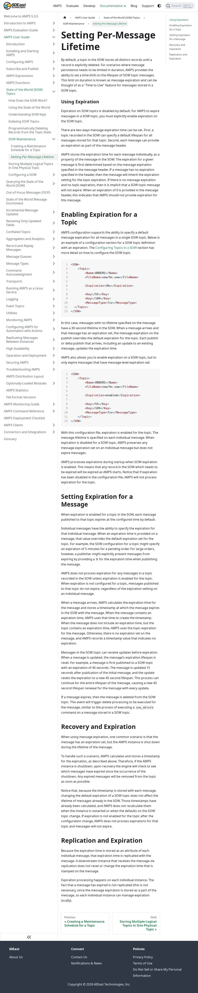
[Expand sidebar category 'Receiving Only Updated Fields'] (54, 223)
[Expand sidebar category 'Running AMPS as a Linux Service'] (54, 290)
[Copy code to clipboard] (155, 264)
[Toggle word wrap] (148, 264)
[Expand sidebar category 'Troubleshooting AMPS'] (54, 369)
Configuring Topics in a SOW (116, 248)
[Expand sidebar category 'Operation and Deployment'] (54, 355)
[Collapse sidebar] (29, 937)
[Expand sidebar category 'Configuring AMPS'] (54, 62)
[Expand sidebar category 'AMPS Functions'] (54, 83)
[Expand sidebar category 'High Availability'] (54, 348)
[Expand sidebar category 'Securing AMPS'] (54, 362)
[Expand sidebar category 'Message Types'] (54, 263)
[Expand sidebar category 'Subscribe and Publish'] (54, 69)
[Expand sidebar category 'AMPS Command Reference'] (54, 411)
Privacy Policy (143, 957)
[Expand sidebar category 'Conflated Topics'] (54, 232)
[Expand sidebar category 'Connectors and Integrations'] (54, 432)
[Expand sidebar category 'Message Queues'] (54, 256)
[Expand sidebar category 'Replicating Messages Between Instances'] (54, 340)
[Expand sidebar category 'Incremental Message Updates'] (54, 212)
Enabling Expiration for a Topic (180, 27)
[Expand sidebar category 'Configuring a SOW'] (54, 175)
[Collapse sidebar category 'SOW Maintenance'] (54, 139)
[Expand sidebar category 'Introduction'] (54, 44)
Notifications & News (86, 963)
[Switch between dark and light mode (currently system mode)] (159, 6)
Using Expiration (178, 19)
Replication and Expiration (178, 56)
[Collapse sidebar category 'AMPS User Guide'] (54, 37)
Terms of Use (142, 963)
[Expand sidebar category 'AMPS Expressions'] (54, 76)
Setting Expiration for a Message (179, 37)
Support (148, 6)
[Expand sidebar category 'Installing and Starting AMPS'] (54, 53)
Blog (134, 6)
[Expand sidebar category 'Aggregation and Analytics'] (54, 239)
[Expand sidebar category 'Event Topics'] (54, 306)
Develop (89, 6)
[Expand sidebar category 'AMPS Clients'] (54, 425)
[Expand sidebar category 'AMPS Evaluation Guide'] (54, 30)
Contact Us (79, 957)
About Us (16, 957)
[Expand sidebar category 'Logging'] (54, 299)
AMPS (57, 6)
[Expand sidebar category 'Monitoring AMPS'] (54, 320)
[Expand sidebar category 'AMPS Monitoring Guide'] (54, 404)
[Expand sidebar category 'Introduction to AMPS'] (54, 23)
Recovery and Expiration (177, 47)
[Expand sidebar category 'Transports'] (54, 281)
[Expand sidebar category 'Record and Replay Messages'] (54, 248)
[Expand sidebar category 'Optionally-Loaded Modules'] (54, 383)
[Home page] (64, 18)
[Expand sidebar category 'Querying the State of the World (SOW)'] (54, 184)
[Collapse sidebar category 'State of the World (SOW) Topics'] (54, 92)
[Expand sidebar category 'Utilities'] (54, 313)
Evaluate (72, 6)
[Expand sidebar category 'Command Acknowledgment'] (54, 272)
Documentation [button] (111, 6)
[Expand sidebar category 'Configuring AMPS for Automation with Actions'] (54, 329)
